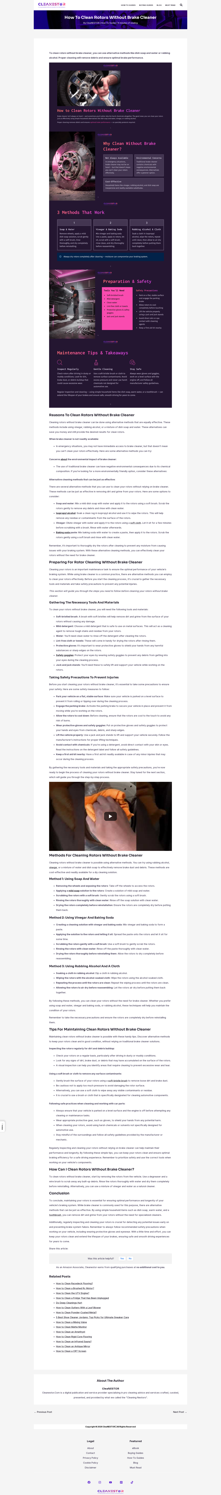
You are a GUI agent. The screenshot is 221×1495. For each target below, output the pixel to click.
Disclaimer (90, 1467)
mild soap (74, 890)
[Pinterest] (121, 1482)
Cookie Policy (90, 1462)
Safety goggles (64, 655)
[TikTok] (132, 1482)
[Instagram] (100, 1482)
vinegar (53, 867)
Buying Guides (135, 1453)
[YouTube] (110, 1482)
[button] (181, 5)
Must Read (135, 1467)
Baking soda (63, 532)
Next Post (180, 1412)
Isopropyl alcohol (65, 513)
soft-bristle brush (117, 1080)
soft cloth (135, 523)
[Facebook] (89, 1482)
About (90, 1448)
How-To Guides (108, 23)
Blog (135, 1462)
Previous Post (43, 1412)
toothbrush (55, 1215)
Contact (90, 1453)
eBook (135, 1448)
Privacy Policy (90, 1458)
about (64, 459)
